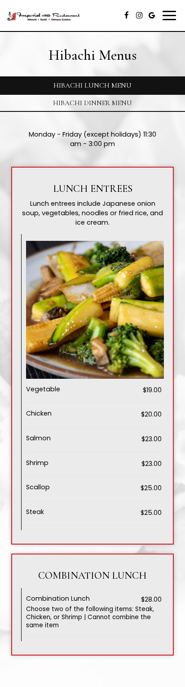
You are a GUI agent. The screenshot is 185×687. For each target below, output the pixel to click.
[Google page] (151, 15)
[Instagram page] (139, 15)
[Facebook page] (126, 15)
